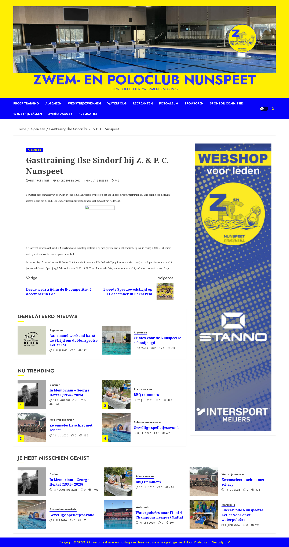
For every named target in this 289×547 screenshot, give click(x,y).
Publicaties (88, 114)
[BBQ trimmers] (116, 394)
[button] (273, 109)
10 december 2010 (68, 181)
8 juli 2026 (144, 433)
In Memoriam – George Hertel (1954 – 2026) (69, 392)
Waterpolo (117, 103)
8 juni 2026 (232, 525)
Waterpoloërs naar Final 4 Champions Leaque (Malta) (159, 515)
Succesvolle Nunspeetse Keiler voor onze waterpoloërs (242, 515)
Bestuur (55, 385)
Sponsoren (194, 103)
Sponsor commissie (226, 103)
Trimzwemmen (143, 389)
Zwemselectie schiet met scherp (71, 427)
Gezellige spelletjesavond (156, 427)
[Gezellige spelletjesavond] (116, 427)
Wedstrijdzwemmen (84, 103)
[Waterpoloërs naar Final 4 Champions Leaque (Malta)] (118, 514)
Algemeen (53, 103)
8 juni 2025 (60, 350)
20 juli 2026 (145, 400)
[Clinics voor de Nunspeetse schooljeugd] (116, 340)
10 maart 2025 (147, 348)
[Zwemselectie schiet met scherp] (32, 427)
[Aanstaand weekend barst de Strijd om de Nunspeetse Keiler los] (32, 340)
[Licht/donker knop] (264, 109)
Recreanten (143, 103)
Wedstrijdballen (27, 114)
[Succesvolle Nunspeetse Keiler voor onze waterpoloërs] (204, 514)
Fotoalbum (168, 103)
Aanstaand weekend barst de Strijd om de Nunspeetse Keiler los (74, 340)
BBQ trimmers (146, 394)
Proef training (26, 103)
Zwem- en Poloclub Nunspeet (144, 79)
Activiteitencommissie (147, 422)
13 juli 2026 (60, 435)
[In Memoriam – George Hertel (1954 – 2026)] (32, 394)
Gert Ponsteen (39, 181)
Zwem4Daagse (60, 114)
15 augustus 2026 (65, 400)
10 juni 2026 (147, 523)
